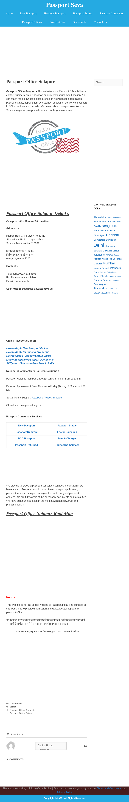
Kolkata (97, 259)
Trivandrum (101, 288)
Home (9, 13)
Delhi (99, 245)
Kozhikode (107, 259)
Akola (110, 217)
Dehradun (111, 240)
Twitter (47, 397)
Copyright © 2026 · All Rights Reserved (64, 798)
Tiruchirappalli (100, 284)
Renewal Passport (55, 13)
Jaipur (116, 251)
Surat (105, 280)
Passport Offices (32, 22)
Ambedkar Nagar (100, 221)
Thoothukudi (113, 280)
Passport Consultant (111, 13)
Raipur (103, 272)
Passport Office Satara (21, 713)
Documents (79, 22)
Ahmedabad (100, 217)
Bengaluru (109, 226)
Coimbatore (99, 240)
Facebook (37, 397)
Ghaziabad (110, 246)
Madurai (98, 264)
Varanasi (113, 289)
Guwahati (107, 251)
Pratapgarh (114, 268)
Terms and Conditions (109, 788)
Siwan (119, 276)
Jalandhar (99, 254)
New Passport (28, 13)
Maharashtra (16, 703)
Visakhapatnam (102, 292)
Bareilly (97, 226)
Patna (105, 268)
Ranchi (97, 276)
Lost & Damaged (67, 432)
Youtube (57, 397)
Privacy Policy (65, 792)
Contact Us (100, 22)
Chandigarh (99, 235)
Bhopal (97, 230)
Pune (96, 272)
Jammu (109, 255)
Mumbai (109, 263)
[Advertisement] (64, 50)
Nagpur (97, 268)
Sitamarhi (112, 276)
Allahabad (117, 217)
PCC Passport (26, 438)
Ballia (119, 221)
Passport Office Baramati (22, 710)
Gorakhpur (98, 251)
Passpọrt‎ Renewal (26, 432)
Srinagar (98, 280)
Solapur (13, 707)
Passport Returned (26, 445)
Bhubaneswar (108, 230)
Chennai (112, 235)
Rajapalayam (112, 272)
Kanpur (116, 255)
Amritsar (111, 221)
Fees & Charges (67, 438)
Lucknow (117, 259)
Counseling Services (67, 445)
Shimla (104, 276)
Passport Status (82, 13)
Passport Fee (57, 22)
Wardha (115, 293)
